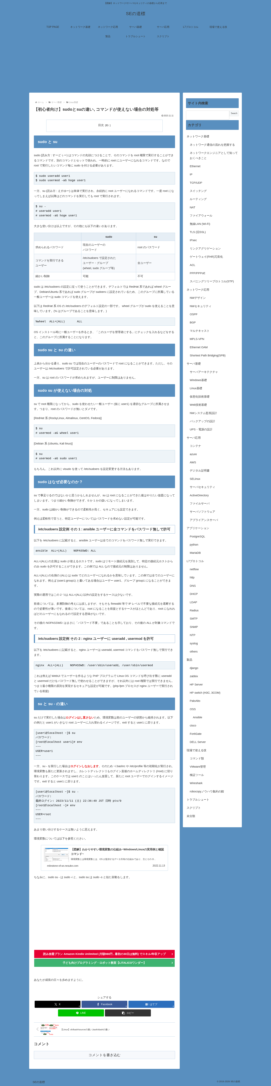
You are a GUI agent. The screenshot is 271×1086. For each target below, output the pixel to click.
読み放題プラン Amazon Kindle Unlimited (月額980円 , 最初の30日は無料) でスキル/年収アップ (104, 954)
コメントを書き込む (104, 1055)
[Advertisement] (135, 67)
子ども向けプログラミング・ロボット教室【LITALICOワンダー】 (104, 962)
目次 (101, 125)
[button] (128, 1012)
